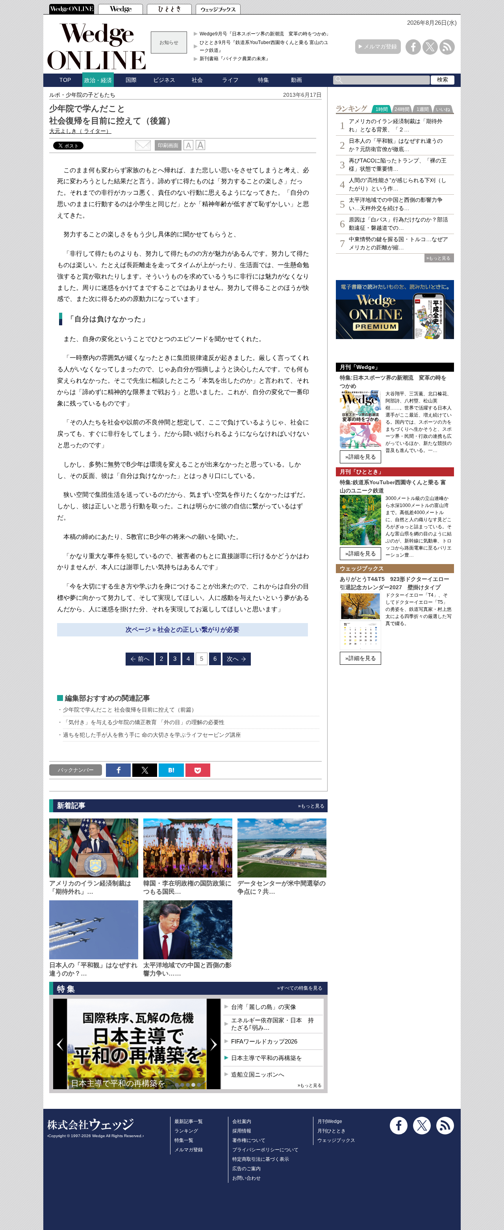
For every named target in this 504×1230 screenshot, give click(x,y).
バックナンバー (76, 770)
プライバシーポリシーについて (265, 1150)
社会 (197, 80)
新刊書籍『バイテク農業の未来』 (235, 58)
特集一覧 (183, 1140)
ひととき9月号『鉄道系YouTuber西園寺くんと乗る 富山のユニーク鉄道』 (266, 46)
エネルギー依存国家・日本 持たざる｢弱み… (272, 1024)
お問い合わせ (246, 1178)
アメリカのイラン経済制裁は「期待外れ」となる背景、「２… (396, 125)
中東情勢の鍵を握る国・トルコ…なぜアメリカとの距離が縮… (398, 243)
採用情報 (241, 1131)
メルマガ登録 (380, 46)
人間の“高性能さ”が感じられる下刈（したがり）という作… (398, 184)
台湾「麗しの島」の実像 (263, 1006)
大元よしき (80, 131)
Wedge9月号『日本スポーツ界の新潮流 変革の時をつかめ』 (265, 34)
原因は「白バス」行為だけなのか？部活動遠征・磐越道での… (398, 223)
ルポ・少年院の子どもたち (82, 95)
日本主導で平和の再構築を (118, 1083)
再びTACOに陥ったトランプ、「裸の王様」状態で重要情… (398, 164)
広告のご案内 (246, 1168)
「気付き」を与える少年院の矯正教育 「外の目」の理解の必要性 (143, 722)
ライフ (230, 80)
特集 (263, 80)
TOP (65, 80)
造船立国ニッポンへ (257, 1074)
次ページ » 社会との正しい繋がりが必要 (182, 629)
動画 (296, 80)
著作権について (248, 1140)
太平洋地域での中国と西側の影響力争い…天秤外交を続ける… (396, 204)
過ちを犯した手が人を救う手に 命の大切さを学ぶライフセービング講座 (152, 735)
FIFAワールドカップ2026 (264, 1041)
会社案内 (241, 1121)
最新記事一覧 (188, 1121)
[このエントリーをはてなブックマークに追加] (171, 770)
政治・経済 (98, 80)
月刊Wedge (329, 1121)
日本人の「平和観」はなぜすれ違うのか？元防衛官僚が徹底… (396, 145)
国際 (131, 80)
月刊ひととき (331, 1131)
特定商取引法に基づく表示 (260, 1159)
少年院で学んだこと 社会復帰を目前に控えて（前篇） (130, 709)
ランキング (186, 1131)
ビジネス (164, 80)
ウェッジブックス (336, 1140)
